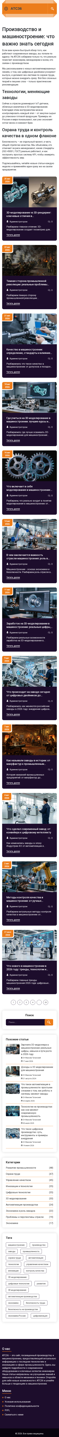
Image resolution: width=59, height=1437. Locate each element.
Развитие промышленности (29, 1168)
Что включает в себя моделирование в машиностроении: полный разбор (28, 488)
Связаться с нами (14, 1415)
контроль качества (35, 1271)
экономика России (17, 1316)
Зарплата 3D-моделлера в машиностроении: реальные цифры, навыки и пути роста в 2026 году (36, 1045)
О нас (7, 1397)
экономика (13, 1303)
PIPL (7, 1410)
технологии (13, 1264)
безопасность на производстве (23, 1309)
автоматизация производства (22, 1296)
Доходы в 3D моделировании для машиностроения (37, 1067)
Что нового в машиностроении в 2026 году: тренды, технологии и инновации (26, 967)
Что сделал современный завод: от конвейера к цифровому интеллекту (28, 830)
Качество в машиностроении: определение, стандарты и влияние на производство (28, 351)
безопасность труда (35, 1303)
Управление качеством (29, 1180)
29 (46, 1002)
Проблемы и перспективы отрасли (29, 1217)
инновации (13, 1271)
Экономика (29, 1223)
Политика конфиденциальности (22, 1406)
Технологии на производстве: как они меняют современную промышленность (37, 1107)
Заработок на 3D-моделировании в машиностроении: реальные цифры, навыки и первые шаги (28, 625)
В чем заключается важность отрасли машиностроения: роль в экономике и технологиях (27, 556)
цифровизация (40, 1316)
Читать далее (13, 235)
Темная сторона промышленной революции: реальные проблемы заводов (26, 282)
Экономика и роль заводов (29, 1211)
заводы (11, 1251)
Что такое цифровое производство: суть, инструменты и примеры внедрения (34, 1129)
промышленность (31, 1251)
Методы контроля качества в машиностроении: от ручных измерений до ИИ (24, 899)
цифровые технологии (18, 1283)
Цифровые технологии (29, 1192)
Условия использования (18, 1402)
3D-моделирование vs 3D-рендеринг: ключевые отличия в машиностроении (28, 214)
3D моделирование (29, 1198)
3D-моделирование (17, 1277)
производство (39, 1245)
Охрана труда (29, 1174)
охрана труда (14, 1258)
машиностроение (16, 1245)
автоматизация (35, 1258)
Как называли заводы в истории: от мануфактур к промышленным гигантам (28, 762)
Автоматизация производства (29, 1205)
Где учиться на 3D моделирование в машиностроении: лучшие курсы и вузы (28, 420)
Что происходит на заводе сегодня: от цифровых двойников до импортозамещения (28, 693)
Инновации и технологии (29, 1186)
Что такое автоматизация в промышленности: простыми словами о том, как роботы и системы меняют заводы (36, 1084)
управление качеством (37, 1264)
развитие (41, 1283)
